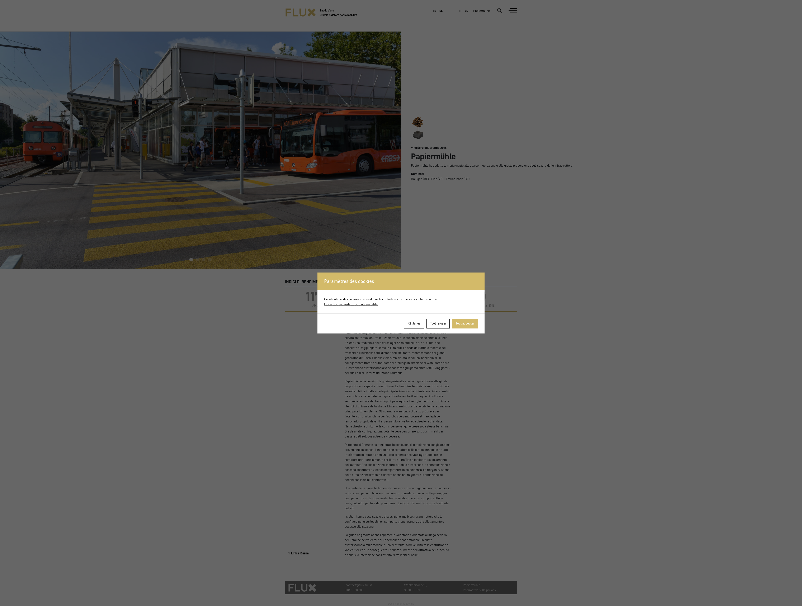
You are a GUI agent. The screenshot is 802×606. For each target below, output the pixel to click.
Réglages (414, 323)
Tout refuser (438, 323)
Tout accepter (465, 323)
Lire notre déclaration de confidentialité (351, 304)
